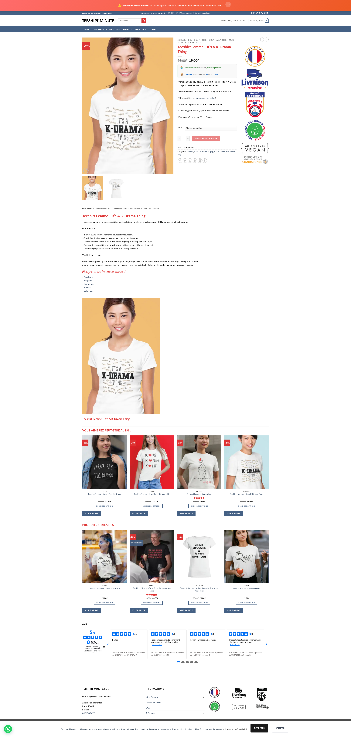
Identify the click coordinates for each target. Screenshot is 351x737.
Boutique (139, 29)
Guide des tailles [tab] (138, 208)
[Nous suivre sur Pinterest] (265, 13)
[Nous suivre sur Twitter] (257, 13)
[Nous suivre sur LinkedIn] (267, 13)
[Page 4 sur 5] (191, 662)
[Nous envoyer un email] (259, 13)
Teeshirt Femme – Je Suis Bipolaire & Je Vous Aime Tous (199, 589)
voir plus (157, 645)
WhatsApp (89, 291)
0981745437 (88, 713)
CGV (148, 707)
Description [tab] (88, 208)
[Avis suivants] (266, 644)
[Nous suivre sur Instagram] (254, 13)
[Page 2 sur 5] (183, 662)
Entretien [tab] (154, 208)
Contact (153, 29)
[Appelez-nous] (262, 13)
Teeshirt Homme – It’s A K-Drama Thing (246, 494)
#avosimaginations (202, 13)
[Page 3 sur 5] (187, 662)
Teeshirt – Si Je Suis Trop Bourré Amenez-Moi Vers (152, 589)
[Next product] (262, 39)
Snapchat (88, 280)
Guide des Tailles (153, 702)
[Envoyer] (143, 20)
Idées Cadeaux (123, 29)
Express (87, 29)
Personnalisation (103, 29)
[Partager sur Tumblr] (205, 160)
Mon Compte (152, 697)
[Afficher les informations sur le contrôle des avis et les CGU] (104, 647)
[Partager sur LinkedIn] (200, 160)
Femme (190, 152)
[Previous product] (267, 39)
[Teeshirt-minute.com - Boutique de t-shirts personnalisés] (98, 20)
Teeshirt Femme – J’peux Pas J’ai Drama (104, 494)
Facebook (88, 277)
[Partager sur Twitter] (185, 160)
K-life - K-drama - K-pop (190, 42)
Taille (180, 128)
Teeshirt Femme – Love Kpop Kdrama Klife (152, 494)
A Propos (150, 713)
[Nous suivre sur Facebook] (251, 13)
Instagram (89, 284)
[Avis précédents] (108, 644)
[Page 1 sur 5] (178, 662)
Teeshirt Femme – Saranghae (199, 494)
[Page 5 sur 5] (196, 662)
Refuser (280, 728)
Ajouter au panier (206, 138)
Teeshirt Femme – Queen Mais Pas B (104, 588)
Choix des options (104, 506)
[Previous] (87, 105)
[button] (233, 20)
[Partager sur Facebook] (180, 160)
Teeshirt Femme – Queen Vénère (246, 588)
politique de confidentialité (235, 729)
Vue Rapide (91, 513)
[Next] (168, 105)
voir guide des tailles (205, 98)
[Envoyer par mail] (190, 160)
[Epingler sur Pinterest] (195, 160)
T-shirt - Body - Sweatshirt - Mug (217, 40)
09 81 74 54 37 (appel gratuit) (180, 13)
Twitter (87, 287)
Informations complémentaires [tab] (112, 208)
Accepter (259, 728)
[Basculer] (203, 697)
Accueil (182, 40)
